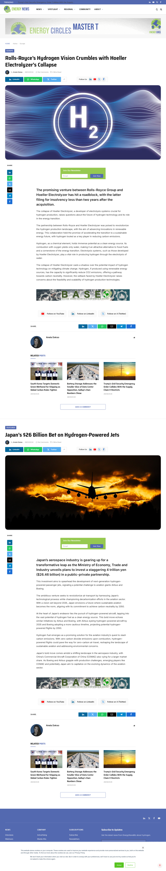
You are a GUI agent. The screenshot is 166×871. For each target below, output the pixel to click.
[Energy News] (17, 9)
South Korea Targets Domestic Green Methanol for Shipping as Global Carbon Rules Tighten (45, 387)
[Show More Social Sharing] (64, 79)
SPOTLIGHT (53, 9)
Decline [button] (130, 865)
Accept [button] (119, 865)
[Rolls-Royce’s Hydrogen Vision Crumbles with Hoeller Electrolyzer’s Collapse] (83, 122)
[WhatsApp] (9, 178)
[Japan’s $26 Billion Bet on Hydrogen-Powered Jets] (83, 492)
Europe (22, 44)
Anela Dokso (17, 72)
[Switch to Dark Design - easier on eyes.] (156, 9)
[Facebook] (9, 201)
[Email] (9, 189)
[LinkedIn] (9, 172)
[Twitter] (9, 184)
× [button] (142, 847)
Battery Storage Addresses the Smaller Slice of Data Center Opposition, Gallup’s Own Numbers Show (81, 388)
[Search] (161, 9)
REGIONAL (68, 9)
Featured (10, 428)
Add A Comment (83, 407)
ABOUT (97, 9)
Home (15, 44)
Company (41, 829)
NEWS (39, 9)
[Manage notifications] (160, 865)
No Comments (43, 72)
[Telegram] (9, 195)
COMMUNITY (85, 9)
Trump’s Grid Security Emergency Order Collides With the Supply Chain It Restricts (47, 2)
